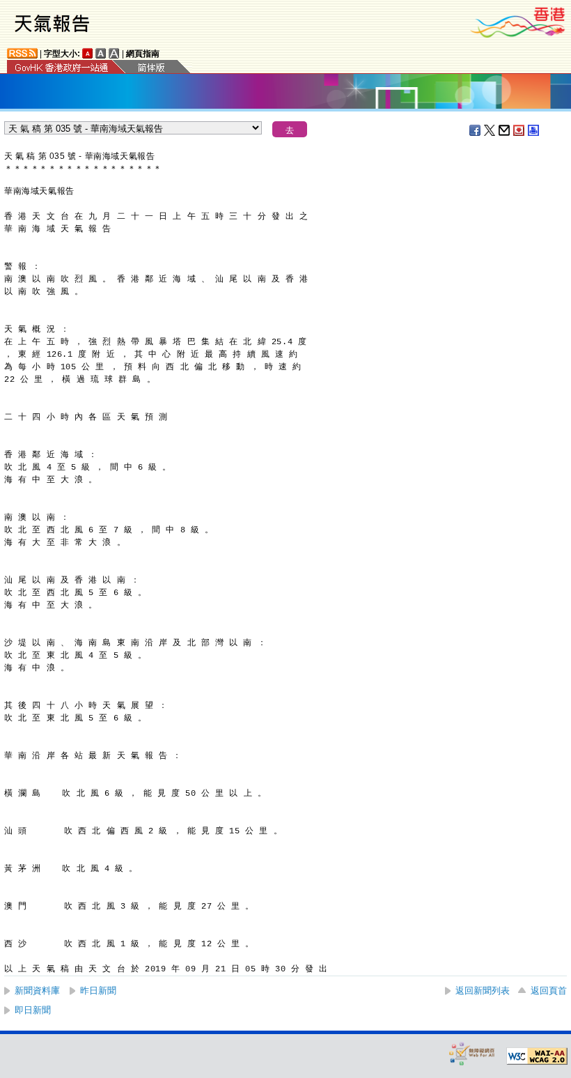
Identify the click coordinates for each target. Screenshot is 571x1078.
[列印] (534, 130)
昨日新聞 (98, 990)
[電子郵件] (505, 130)
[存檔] (519, 130)
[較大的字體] (101, 53)
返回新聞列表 (482, 990)
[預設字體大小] (87, 53)
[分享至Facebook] (475, 130)
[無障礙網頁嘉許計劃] (472, 1053)
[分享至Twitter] (490, 130)
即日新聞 (33, 1010)
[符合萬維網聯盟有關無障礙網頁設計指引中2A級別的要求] (537, 1056)
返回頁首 (549, 990)
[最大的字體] (114, 53)
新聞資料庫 (37, 990)
